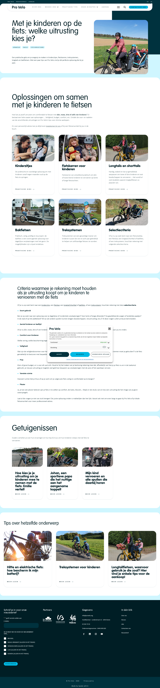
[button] (109, 329)
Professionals (21, 1)
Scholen (32, 1)
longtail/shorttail (70, 305)
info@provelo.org (87, 615)
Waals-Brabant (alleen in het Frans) (21, 642)
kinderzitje (46, 305)
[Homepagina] (18, 7)
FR (148, 1)
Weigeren (80, 354)
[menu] (118, 7)
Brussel (10, 638)
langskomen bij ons (53, 126)
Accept (59, 354)
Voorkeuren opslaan (100, 354)
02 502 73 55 (86, 624)
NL (151, 1)
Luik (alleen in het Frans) (17, 650)
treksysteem (96, 305)
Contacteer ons (138, 7)
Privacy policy (89, 681)
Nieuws (123, 620)
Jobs (122, 624)
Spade (81, 686)
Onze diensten (88, 7)
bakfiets (82, 305)
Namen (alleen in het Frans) (18, 654)
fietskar (57, 305)
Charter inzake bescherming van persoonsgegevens (80, 359)
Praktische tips (70, 7)
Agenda (105, 7)
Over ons (36, 7)
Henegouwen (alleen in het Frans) (20, 646)
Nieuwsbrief (125, 633)
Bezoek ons (50, 7)
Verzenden (10, 663)
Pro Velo (11, 1)
